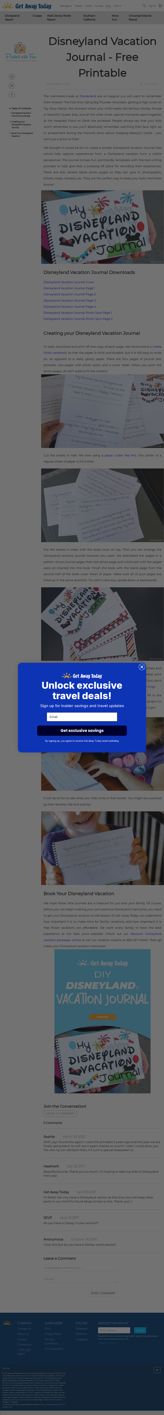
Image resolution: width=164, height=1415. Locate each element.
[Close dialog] (142, 667)
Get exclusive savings (82, 730)
